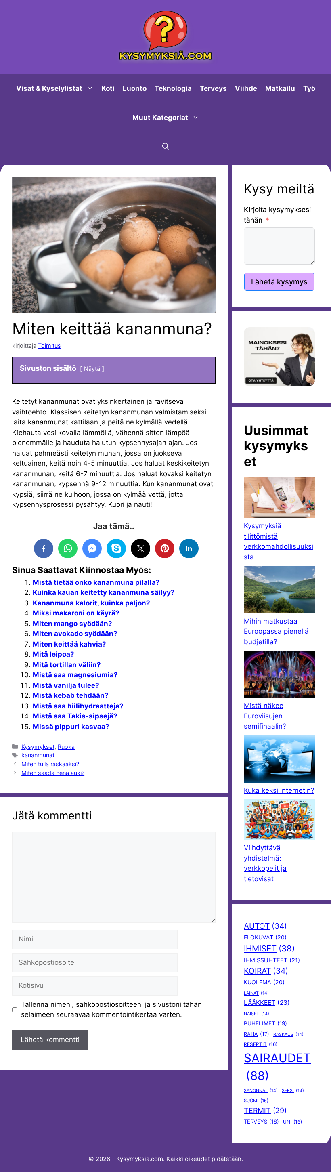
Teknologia (173, 88)
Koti (108, 88)
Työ (309, 88)
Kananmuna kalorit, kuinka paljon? (91, 603)
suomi (256, 1100)
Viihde (246, 88)
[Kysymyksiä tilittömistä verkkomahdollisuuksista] (279, 499)
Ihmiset (269, 948)
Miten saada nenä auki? (52, 772)
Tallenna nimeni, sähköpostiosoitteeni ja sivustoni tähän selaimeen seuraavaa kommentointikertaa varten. (111, 1009)
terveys (261, 1121)
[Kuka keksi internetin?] (279, 760)
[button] (165, 146)
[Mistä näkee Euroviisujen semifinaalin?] (279, 676)
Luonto (135, 88)
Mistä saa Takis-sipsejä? (75, 716)
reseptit (260, 1044)
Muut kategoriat (160, 117)
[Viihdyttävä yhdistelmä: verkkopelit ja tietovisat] (279, 821)
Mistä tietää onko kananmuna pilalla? (96, 582)
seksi (293, 1090)
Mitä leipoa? (53, 654)
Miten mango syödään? (72, 624)
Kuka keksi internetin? (279, 790)
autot (265, 926)
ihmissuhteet (272, 960)
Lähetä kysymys (279, 281)
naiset (256, 1014)
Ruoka (66, 746)
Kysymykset (37, 746)
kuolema (264, 982)
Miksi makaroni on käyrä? (76, 613)
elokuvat (265, 937)
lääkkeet (267, 1002)
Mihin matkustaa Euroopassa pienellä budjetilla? (276, 631)
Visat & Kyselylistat (49, 88)
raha (256, 1034)
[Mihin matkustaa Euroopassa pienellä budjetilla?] (279, 591)
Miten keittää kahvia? (69, 644)
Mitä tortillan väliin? (67, 665)
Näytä (92, 368)
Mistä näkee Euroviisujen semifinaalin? (265, 716)
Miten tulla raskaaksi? (50, 763)
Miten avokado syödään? (75, 634)
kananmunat (37, 755)
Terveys (213, 88)
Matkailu (280, 88)
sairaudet (277, 1067)
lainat (256, 993)
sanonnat (261, 1090)
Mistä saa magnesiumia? (75, 675)
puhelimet (265, 1023)
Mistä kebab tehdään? (71, 695)
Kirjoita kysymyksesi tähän (277, 215)
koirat (266, 971)
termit (265, 1110)
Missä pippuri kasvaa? (71, 727)
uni (292, 1122)
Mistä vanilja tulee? (66, 685)
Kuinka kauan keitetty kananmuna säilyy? (104, 592)
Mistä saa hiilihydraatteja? (78, 706)
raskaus (288, 1034)
